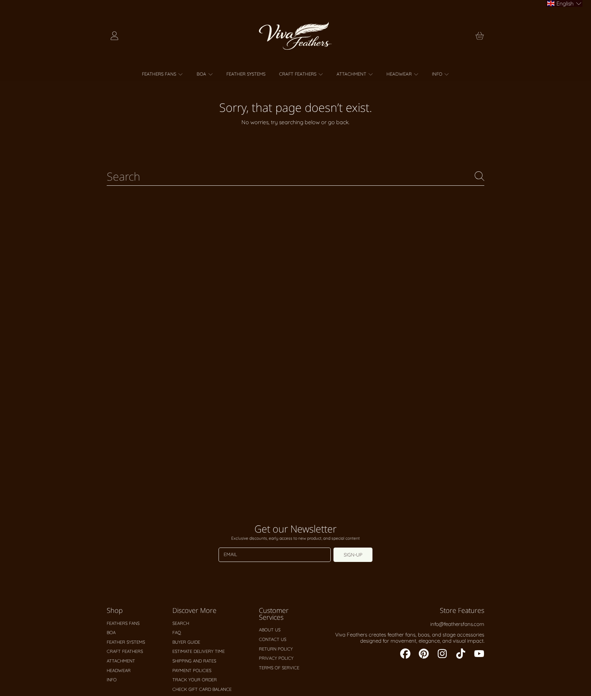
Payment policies (191, 670)
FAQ (176, 632)
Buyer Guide (186, 642)
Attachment (352, 74)
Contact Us (272, 639)
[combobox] (295, 176)
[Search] (479, 176)
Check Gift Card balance (202, 689)
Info (438, 74)
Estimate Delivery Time (198, 651)
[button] (479, 35)
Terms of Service (279, 667)
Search (180, 623)
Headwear (399, 74)
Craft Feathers (298, 74)
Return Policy (276, 649)
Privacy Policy (276, 658)
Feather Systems (126, 642)
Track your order (194, 679)
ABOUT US (269, 629)
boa (202, 74)
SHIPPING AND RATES (194, 661)
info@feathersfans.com (457, 624)
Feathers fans (160, 74)
